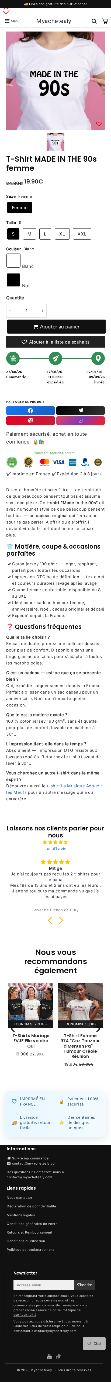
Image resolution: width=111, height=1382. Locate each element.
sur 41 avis (55, 848)
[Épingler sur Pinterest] (30, 420)
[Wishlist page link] (6, 11)
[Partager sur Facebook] (30, 410)
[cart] (105, 21)
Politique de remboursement (30, 1250)
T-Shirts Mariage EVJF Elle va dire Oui (31, 1041)
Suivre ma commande (30, 1158)
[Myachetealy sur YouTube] (50, 1357)
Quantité (15, 297)
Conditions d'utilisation (26, 1241)
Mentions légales (21, 1215)
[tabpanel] (55, 141)
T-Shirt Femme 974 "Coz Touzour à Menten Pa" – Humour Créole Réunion (80, 1046)
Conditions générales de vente (32, 1224)
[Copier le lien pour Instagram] (80, 420)
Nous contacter (19, 1198)
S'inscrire (84, 1285)
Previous (12, 1028)
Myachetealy (53, 21)
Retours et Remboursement (29, 1232)
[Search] (94, 21)
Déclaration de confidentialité (31, 1206)
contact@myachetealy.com (35, 1163)
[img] (55, 842)
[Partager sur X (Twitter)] (80, 410)
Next (98, 1028)
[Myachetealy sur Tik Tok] (58, 1358)
